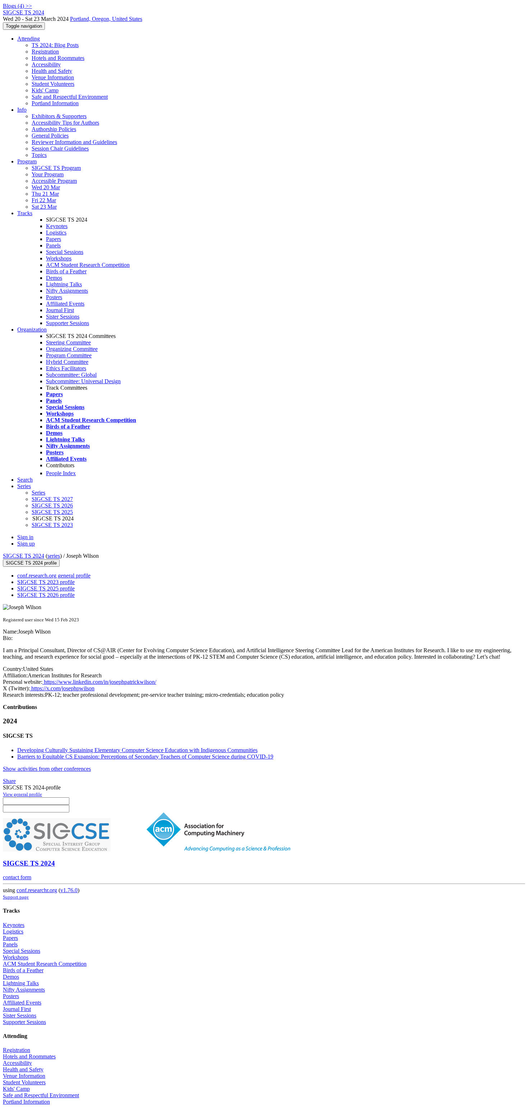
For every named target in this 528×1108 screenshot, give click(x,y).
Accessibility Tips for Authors (65, 123)
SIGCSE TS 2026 (52, 505)
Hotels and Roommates (58, 58)
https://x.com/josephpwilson (62, 688)
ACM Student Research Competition (88, 265)
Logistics (56, 233)
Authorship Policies (54, 129)
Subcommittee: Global (71, 375)
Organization (32, 329)
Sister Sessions (62, 317)
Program (27, 161)
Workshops (58, 258)
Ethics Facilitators (66, 368)
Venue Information (53, 77)
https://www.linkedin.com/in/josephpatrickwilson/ (99, 682)
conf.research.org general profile (54, 575)
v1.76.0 (69, 890)
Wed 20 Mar (46, 187)
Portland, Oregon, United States (106, 19)
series (53, 556)
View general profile (22, 794)
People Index (61, 473)
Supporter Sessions (67, 323)
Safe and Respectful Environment (70, 97)
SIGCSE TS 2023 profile (46, 582)
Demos (54, 278)
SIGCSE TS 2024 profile (31, 563)
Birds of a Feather (66, 271)
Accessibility (46, 64)
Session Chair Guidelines (60, 148)
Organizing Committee (72, 349)
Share (9, 781)
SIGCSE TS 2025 (52, 512)
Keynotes (57, 226)
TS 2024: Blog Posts (55, 45)
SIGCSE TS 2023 (52, 525)
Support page (16, 897)
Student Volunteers (53, 84)
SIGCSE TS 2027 (52, 499)
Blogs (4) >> (17, 6)
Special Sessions (64, 252)
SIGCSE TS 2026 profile (46, 595)
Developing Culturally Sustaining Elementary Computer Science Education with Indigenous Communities (137, 750)
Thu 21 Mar (45, 194)
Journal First (60, 310)
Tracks (24, 213)
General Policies (50, 136)
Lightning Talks (64, 284)
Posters (54, 297)
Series (38, 493)
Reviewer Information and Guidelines (74, 142)
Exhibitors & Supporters (59, 116)
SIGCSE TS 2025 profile (46, 588)
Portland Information (55, 103)
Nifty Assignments (67, 291)
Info (22, 110)
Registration (45, 51)
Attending (28, 39)
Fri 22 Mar (44, 200)
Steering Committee (68, 342)
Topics (39, 155)
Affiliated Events (65, 304)
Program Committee (69, 355)
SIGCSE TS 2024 (23, 556)
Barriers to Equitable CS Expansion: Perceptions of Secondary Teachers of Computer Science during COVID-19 (145, 757)
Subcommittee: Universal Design (83, 381)
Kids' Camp (45, 90)
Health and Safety (52, 71)
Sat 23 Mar (44, 207)
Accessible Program (54, 181)
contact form (17, 877)
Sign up (26, 544)
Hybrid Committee (67, 362)
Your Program (48, 174)
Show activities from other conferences (47, 769)
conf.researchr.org (37, 890)
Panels (53, 245)
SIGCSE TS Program (56, 168)
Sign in (25, 537)
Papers (53, 239)
